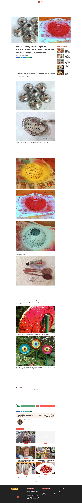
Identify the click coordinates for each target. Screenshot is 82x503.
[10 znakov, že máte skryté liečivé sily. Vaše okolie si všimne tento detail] (60, 56)
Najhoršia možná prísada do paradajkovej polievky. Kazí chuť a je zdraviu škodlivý (67, 51)
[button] (70, 2)
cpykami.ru (21, 387)
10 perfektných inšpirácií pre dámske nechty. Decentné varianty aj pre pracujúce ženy (67, 67)
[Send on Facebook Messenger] (23, 57)
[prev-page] (34, 481)
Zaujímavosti (26, 458)
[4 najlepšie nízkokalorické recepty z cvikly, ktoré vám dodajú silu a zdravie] (45, 468)
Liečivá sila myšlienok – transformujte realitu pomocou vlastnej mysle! (68, 62)
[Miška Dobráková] (20, 422)
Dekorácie (19, 44)
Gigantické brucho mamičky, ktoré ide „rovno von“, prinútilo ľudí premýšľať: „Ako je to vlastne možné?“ (26, 477)
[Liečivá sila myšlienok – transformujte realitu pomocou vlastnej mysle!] (60, 61)
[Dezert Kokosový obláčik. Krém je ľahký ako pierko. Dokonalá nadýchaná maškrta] (45, 437)
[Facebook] (18, 497)
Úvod (17, 44)
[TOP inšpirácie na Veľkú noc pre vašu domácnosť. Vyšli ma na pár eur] (45, 452)
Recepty (46, 474)
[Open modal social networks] (31, 57)
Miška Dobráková (25, 55)
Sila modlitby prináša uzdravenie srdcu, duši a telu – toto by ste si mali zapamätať (68, 73)
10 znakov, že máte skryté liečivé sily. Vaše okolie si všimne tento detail (32, 493)
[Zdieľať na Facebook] (18, 57)
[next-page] (36, 481)
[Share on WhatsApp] (28, 57)
